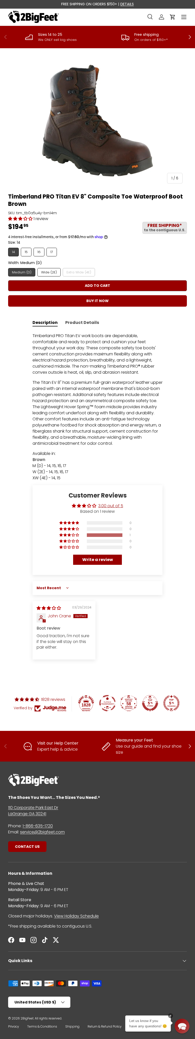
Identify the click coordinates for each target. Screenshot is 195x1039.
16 (39, 252)
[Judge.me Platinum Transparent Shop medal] (107, 703)
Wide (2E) (49, 272)
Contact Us (27, 846)
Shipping (72, 1026)
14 (13, 252)
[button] (172, 17)
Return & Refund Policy (105, 1026)
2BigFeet (27, 1018)
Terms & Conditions (42, 1026)
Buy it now (97, 300)
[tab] (45, 322)
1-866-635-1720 (38, 826)
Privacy (13, 1026)
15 (26, 252)
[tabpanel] (97, 407)
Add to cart (97, 285)
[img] (49, 608)
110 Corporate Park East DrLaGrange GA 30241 (33, 811)
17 (51, 252)
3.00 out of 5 (110, 506)
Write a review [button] (97, 560)
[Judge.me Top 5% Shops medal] (150, 703)
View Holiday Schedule (76, 916)
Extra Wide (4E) (79, 272)
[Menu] (183, 17)
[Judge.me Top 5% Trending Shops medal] (171, 703)
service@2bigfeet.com (42, 832)
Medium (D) (21, 272)
